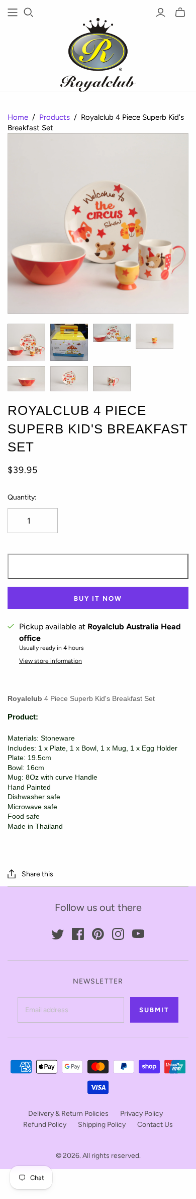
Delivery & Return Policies (68, 1113)
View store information (50, 660)
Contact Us (155, 1124)
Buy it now (98, 598)
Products (54, 117)
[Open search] (29, 13)
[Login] (160, 12)
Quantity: (22, 497)
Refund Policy (44, 1124)
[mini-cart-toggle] (180, 12)
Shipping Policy (102, 1124)
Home (18, 117)
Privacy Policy (141, 1113)
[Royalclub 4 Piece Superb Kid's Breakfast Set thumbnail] (26, 342)
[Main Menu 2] (13, 13)
